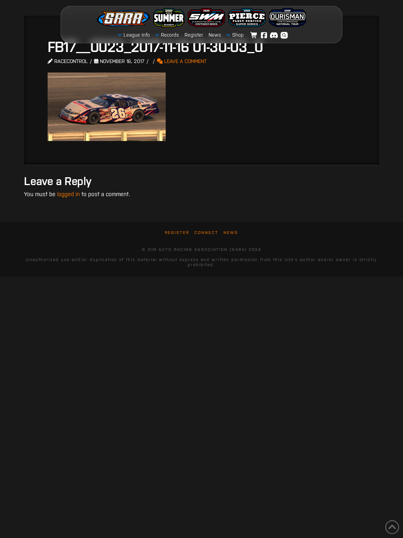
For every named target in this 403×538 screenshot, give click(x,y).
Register (177, 232)
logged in (68, 194)
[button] (284, 35)
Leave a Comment (185, 61)
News (231, 232)
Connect (206, 232)
